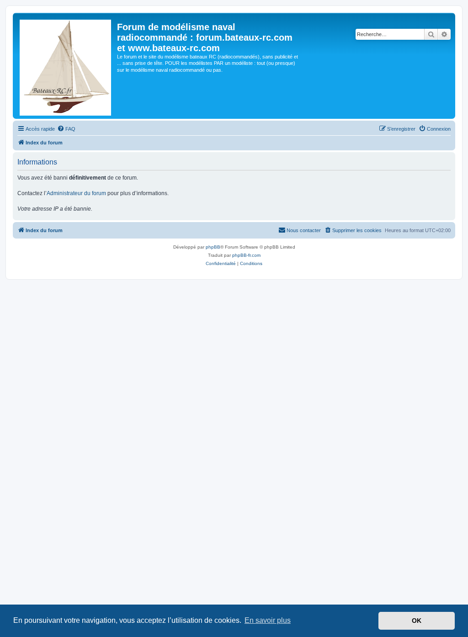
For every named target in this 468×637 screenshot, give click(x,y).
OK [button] (416, 620)
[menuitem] (66, 128)
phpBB (213, 246)
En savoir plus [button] (268, 620)
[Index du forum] (66, 66)
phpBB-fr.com (246, 255)
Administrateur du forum (76, 193)
